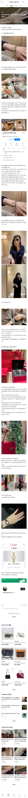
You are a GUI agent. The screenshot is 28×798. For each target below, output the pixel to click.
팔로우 (23, 589)
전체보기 (14, 689)
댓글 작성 (14, 616)
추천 (7, 5)
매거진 (11, 5)
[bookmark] (23, 2)
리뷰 (16, 5)
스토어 (20, 5)
